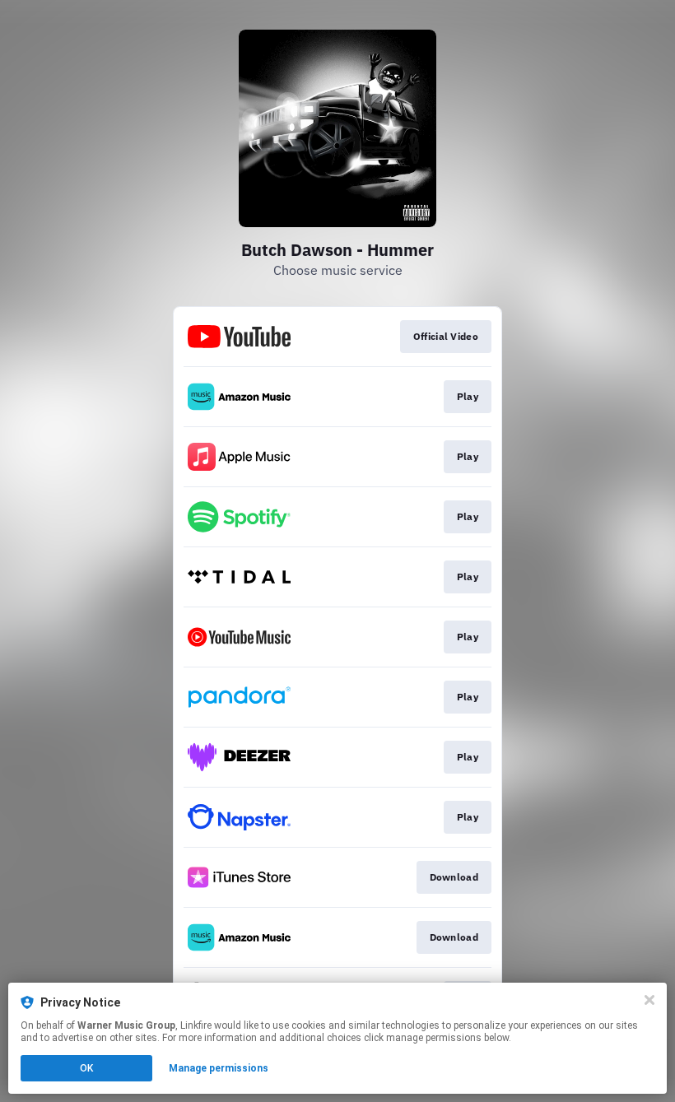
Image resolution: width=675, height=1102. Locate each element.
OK (86, 1068)
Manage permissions (218, 1068)
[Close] (649, 1000)
